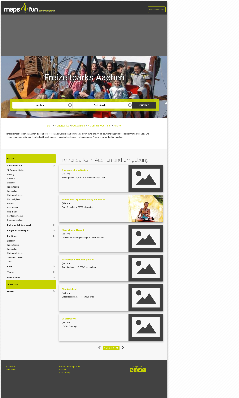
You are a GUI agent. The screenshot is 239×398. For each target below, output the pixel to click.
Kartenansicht (157, 9)
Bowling (10, 174)
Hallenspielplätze (15, 195)
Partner (62, 369)
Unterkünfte (12, 284)
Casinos (11, 178)
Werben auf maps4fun (69, 366)
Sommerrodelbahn (15, 220)
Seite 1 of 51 (111, 347)
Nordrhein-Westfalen (99, 125)
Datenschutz (11, 369)
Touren (10, 272)
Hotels (10, 291)
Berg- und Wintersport (18, 230)
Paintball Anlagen (15, 216)
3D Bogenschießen (15, 170)
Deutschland (78, 125)
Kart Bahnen (12, 207)
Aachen (117, 125)
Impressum (11, 366)
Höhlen (10, 203)
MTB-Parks (12, 212)
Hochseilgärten (14, 199)
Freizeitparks (62, 125)
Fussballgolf (12, 191)
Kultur (10, 266)
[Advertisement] (84, 35)
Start (50, 125)
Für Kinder (12, 236)
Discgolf (11, 183)
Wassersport (13, 277)
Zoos (9, 261)
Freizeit (10, 158)
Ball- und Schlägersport (19, 225)
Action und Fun (14, 165)
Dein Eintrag (64, 372)
